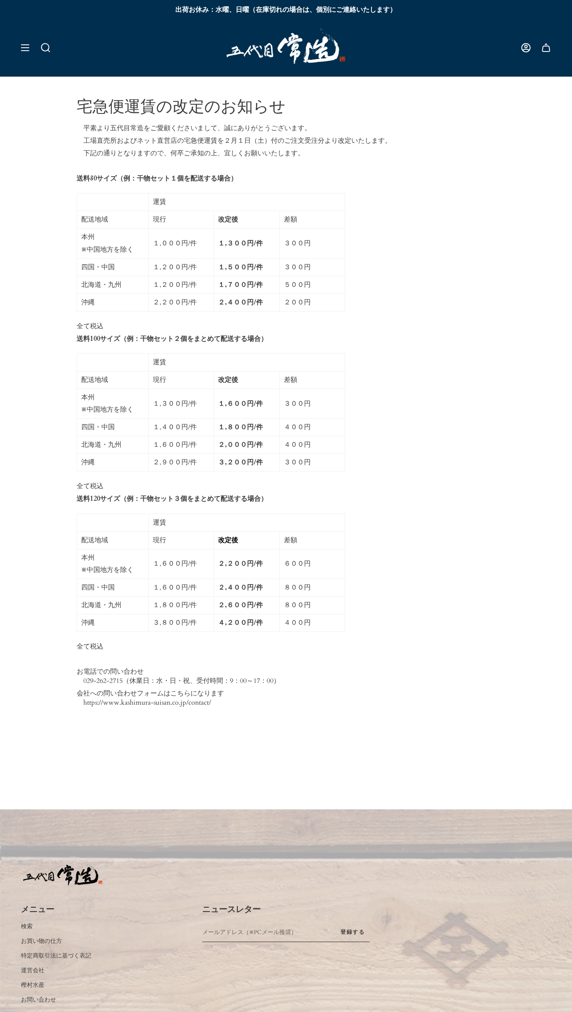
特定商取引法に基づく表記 (56, 956)
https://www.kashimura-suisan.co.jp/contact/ (147, 702)
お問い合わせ (38, 1000)
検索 (27, 926)
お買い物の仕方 (41, 941)
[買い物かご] (546, 48)
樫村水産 (32, 985)
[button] (46, 48)
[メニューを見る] (25, 48)
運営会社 (32, 970)
